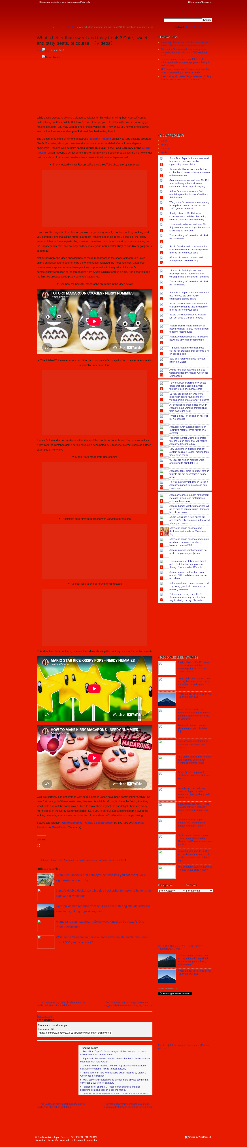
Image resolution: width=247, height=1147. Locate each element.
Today (164, 140)
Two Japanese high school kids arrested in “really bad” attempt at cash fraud (61, 1004)
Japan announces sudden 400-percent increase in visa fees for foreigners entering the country (189, 498)
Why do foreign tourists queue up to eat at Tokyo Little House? (195, 868)
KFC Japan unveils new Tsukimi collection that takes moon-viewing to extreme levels (185, 71)
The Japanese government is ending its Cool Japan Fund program (193, 744)
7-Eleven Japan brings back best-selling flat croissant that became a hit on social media (189, 350)
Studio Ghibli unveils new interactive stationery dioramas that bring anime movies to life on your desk (188, 249)
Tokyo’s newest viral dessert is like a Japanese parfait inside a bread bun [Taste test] (188, 485)
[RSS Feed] (186, 2)
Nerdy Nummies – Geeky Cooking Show (87, 822)
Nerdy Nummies (87, 860)
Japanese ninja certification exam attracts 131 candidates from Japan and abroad (187, 575)
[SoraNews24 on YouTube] (182, 2)
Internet (45, 860)
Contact (181, 1045)
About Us (163, 1045)
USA (60, 860)
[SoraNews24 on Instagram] (172, 2)
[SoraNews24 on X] (179, 2)
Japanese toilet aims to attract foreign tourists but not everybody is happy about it (189, 474)
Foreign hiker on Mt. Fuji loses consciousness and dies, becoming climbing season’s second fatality (110, 1088)
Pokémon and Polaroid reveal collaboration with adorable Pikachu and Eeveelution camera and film (195, 840)
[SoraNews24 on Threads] (175, 2)
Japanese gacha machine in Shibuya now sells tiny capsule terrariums (188, 338)
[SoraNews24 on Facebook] (169, 2)
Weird (188, 27)
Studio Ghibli (199, 27)
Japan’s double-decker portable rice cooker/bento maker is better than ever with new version (186, 44)
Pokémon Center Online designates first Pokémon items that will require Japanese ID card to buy (188, 440)
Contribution (193, 1045)
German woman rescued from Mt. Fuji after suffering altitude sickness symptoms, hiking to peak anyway (113, 1067)
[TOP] (50, 27)
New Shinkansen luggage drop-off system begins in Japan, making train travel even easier (189, 451)
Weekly (164, 144)
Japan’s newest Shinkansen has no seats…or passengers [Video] (187, 551)
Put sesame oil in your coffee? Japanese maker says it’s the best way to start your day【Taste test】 (188, 597)
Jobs (209, 27)
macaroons (70, 860)
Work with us (66, 1140)
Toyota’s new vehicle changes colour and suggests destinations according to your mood (128, 1004)
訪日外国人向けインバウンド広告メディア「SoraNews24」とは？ (180, 947)
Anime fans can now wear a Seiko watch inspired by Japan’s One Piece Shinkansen (188, 194)
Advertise (41, 1140)
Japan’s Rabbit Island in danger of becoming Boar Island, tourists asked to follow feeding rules (188, 328)
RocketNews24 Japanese (200, 2)
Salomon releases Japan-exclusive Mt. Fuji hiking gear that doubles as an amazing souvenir (189, 586)
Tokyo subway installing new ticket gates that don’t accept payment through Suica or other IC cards (187, 385)
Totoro (122, 860)
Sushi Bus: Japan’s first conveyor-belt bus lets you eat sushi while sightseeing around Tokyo (189, 161)
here (122, 815)
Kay (39, 50)
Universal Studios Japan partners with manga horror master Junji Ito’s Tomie (191, 822)
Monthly (165, 148)
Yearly (164, 152)
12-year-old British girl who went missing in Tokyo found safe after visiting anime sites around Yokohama (189, 273)
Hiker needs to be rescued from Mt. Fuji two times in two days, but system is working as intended (189, 227)
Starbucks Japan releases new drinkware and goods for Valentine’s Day (187, 531)
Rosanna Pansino (100, 138)
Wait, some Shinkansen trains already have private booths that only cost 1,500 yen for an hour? (184, 52)
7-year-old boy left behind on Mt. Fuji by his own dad (194, 695)
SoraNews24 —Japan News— (73, 13)
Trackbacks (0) (44, 1016)
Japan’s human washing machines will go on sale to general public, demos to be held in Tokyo (189, 509)
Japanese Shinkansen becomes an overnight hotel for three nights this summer (187, 429)
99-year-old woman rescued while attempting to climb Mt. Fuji (186, 259)
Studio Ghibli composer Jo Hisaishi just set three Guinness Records (187, 316)
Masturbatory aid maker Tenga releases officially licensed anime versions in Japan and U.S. (186, 78)
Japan (54, 860)
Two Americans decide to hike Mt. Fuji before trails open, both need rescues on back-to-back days (194, 856)
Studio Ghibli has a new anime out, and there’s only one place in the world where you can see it (189, 520)
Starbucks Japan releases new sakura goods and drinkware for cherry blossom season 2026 (189, 542)
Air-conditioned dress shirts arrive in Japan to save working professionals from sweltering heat (188, 407)
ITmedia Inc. (59, 827)
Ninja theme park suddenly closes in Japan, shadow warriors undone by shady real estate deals (193, 793)
